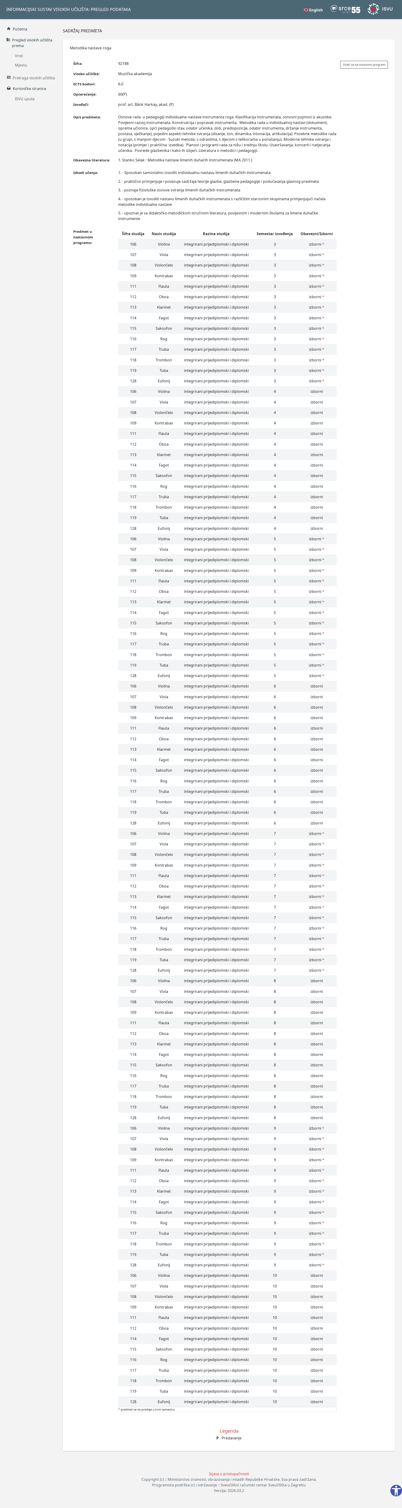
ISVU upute (25, 98)
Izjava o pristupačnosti (229, 1473)
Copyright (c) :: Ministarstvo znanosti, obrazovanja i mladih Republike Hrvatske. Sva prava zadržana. (229, 1479)
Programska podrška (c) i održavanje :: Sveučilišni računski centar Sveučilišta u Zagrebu (229, 1485)
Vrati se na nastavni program (364, 65)
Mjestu (21, 65)
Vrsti (19, 55)
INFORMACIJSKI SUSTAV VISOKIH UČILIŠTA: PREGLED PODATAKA (68, 9)
